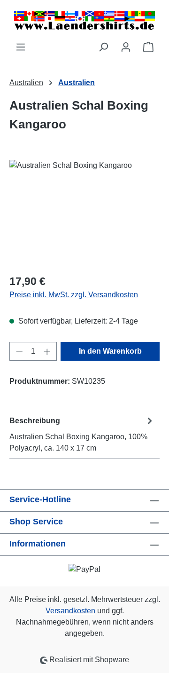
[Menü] (20, 47)
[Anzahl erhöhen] (47, 351)
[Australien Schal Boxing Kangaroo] (84, 213)
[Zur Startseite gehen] (84, 20)
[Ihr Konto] (126, 47)
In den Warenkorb (110, 351)
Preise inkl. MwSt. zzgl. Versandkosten (73, 295)
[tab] (82, 434)
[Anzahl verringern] (19, 351)
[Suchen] (103, 47)
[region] (84, 213)
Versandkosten (70, 611)
